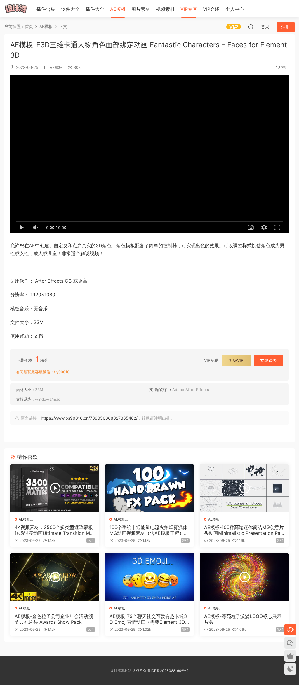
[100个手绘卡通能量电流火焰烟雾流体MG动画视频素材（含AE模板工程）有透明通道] (149, 488)
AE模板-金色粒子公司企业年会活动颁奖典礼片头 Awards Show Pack (54, 619)
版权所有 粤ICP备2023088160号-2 (160, 670)
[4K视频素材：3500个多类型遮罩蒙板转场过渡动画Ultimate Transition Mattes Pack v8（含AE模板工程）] (54, 488)
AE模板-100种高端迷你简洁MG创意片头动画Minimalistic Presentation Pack (244, 530)
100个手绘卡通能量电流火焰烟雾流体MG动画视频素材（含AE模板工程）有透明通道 (149, 530)
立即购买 (268, 360)
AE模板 (118, 9)
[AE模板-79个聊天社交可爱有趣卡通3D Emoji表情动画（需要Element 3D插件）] (149, 577)
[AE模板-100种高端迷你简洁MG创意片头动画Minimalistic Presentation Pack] (244, 488)
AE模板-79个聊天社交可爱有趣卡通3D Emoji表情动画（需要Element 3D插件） (148, 619)
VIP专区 (188, 9)
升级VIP (236, 360)
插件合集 (45, 9)
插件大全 (95, 9)
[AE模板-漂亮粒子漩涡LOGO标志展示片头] (244, 577)
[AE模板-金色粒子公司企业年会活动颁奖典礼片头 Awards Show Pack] (54, 577)
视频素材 (165, 9)
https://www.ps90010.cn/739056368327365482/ (89, 418)
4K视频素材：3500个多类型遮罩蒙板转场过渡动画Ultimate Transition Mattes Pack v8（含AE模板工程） (54, 530)
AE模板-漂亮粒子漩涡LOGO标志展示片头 (242, 619)
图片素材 (140, 9)
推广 (285, 67)
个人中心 (234, 9)
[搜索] (251, 27)
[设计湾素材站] (16, 8)
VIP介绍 (211, 9)
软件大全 (70, 9)
